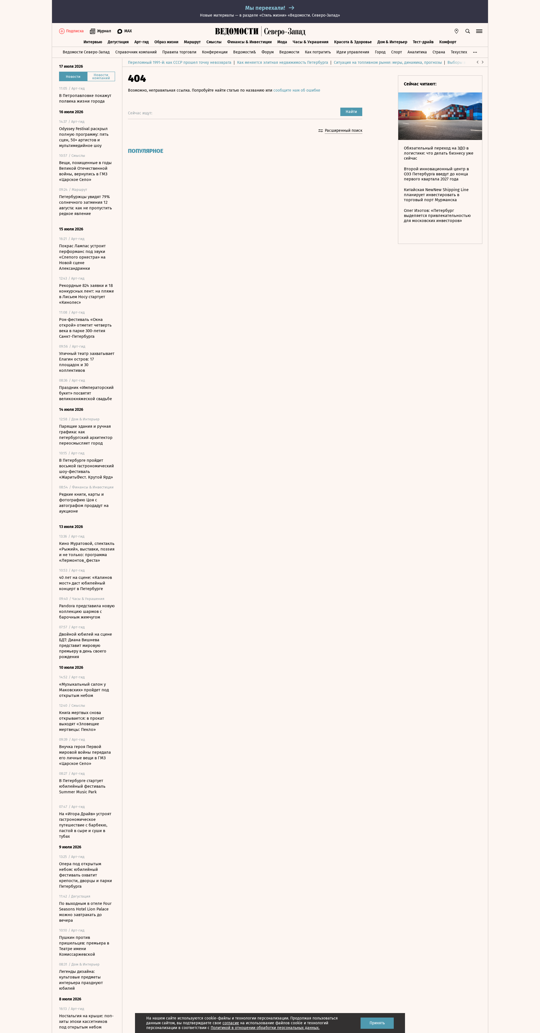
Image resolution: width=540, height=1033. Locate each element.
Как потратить (318, 52)
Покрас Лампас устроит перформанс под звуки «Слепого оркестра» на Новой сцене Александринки (82, 257)
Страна (439, 52)
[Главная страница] (236, 31)
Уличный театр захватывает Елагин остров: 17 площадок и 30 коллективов (86, 362)
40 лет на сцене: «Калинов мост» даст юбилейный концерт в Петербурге (85, 583)
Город (380, 52)
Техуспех (459, 52)
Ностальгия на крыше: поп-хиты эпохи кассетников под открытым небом (86, 1021)
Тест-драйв (423, 42)
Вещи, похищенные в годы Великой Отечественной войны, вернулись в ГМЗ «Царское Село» (85, 171)
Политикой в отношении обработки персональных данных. (265, 1027)
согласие (230, 1023)
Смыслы (214, 42)
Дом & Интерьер (392, 42)
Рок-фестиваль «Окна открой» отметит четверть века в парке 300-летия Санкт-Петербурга (85, 328)
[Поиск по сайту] (468, 31)
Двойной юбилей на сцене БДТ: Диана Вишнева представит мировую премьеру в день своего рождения (85, 645)
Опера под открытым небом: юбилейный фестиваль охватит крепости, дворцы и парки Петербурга (85, 875)
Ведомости (289, 52)
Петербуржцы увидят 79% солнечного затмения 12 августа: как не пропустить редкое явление (85, 205)
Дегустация (118, 42)
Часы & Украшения (310, 42)
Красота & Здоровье (353, 42)
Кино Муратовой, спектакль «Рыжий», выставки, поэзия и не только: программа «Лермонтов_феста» (86, 552)
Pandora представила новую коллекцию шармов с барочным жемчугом (87, 611)
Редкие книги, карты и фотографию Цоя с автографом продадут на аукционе (84, 503)
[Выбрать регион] (456, 31)
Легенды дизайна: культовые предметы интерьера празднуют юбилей (81, 980)
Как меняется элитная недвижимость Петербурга (282, 62)
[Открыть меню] (479, 31)
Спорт (396, 52)
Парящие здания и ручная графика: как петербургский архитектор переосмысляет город (85, 435)
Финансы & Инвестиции (249, 42)
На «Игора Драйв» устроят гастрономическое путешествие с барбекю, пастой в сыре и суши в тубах (85, 825)
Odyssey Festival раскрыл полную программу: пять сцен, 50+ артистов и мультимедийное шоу (84, 137)
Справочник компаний (136, 52)
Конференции (215, 52)
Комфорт (447, 42)
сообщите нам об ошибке (296, 90)
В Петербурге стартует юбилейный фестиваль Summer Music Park (82, 786)
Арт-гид (141, 42)
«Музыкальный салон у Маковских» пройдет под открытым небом (84, 690)
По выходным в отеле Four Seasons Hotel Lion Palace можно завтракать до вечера (85, 912)
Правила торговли (179, 52)
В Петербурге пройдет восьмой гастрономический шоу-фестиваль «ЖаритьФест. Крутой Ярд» (86, 469)
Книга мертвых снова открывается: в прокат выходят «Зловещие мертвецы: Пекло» (81, 721)
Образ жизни (166, 42)
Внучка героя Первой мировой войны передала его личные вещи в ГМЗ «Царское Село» (85, 755)
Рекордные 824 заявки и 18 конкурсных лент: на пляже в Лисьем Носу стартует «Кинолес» (86, 294)
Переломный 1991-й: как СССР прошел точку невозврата (179, 62)
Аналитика (417, 52)
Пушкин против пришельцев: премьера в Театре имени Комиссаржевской (84, 946)
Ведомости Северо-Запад (86, 52)
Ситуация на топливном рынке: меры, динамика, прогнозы (388, 62)
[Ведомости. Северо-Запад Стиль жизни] (283, 31)
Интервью (93, 42)
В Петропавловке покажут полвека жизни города (85, 98)
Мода (282, 42)
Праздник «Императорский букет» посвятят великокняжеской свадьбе (86, 393)
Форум (268, 52)
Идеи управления (352, 52)
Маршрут (192, 42)
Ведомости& (244, 52)
